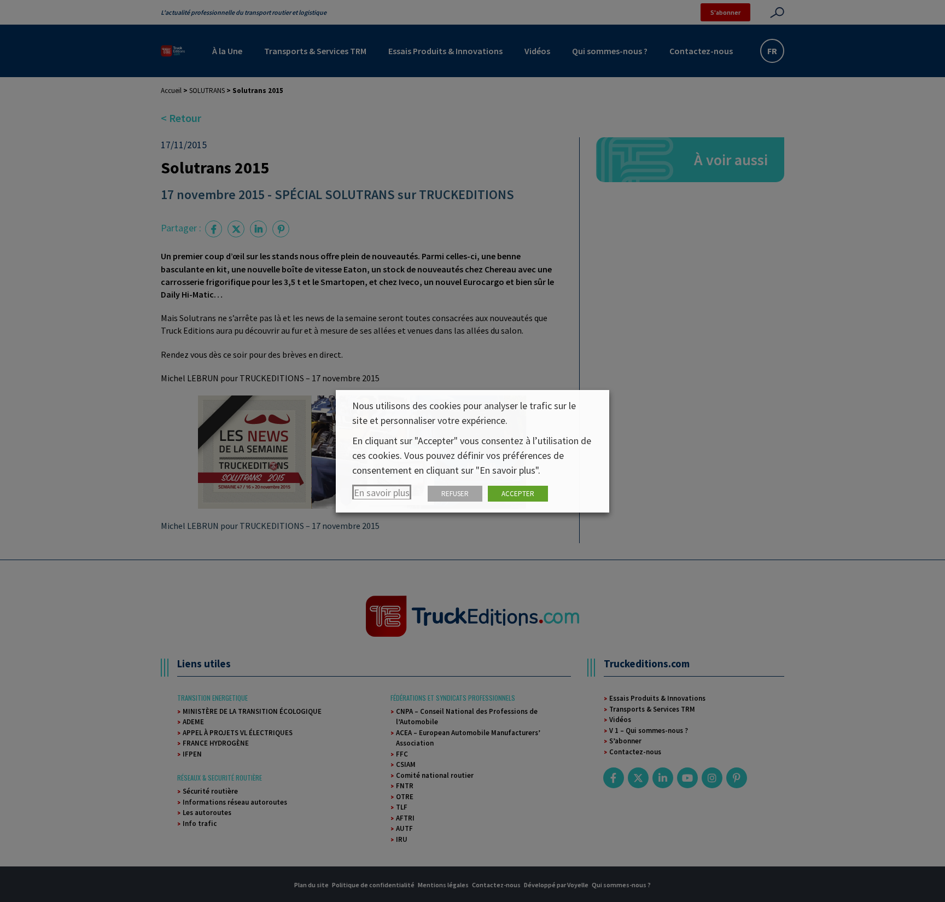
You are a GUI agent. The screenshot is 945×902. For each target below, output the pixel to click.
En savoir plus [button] (382, 492)
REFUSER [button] (455, 493)
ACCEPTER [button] (517, 493)
